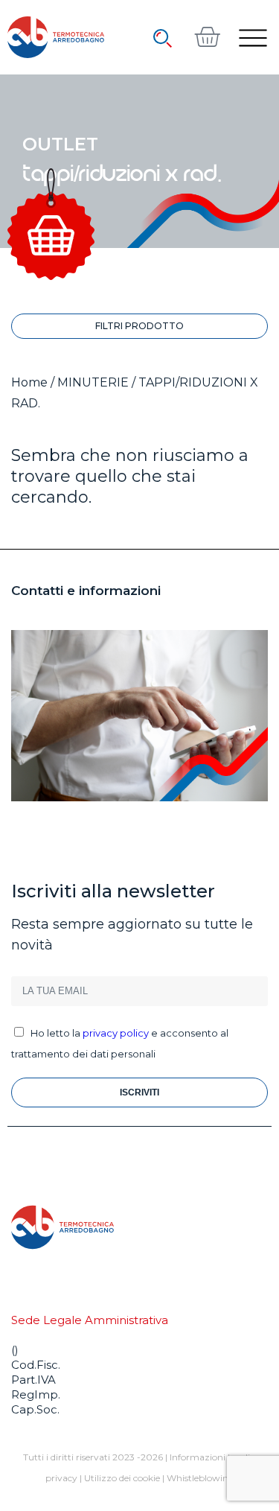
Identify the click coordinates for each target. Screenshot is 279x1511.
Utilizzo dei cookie (122, 1477)
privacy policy (116, 1033)
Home (29, 382)
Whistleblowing (200, 1477)
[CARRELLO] (206, 36)
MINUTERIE (93, 382)
